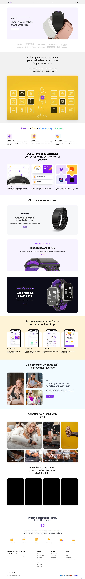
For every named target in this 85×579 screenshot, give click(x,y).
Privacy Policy (39, 564)
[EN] (82, 578)
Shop (33, 2)
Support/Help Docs (40, 555)
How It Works (41, 2)
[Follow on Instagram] (12, 572)
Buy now (13, 28)
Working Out (53, 555)
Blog (52, 2)
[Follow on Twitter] (10, 572)
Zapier (67, 555)
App (37, 2)
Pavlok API (67, 560)
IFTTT (67, 553)
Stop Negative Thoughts (55, 560)
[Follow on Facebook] (7, 572)
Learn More (50, 396)
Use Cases (48, 2)
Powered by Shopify (17, 575)
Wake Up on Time (54, 553)
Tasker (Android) (68, 557)
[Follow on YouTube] (14, 572)
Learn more (25, 226)
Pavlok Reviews (39, 568)
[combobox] (82, 578)
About (38, 553)
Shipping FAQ (39, 566)
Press (38, 560)
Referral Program (40, 557)
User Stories (39, 562)
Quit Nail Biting (53, 557)
